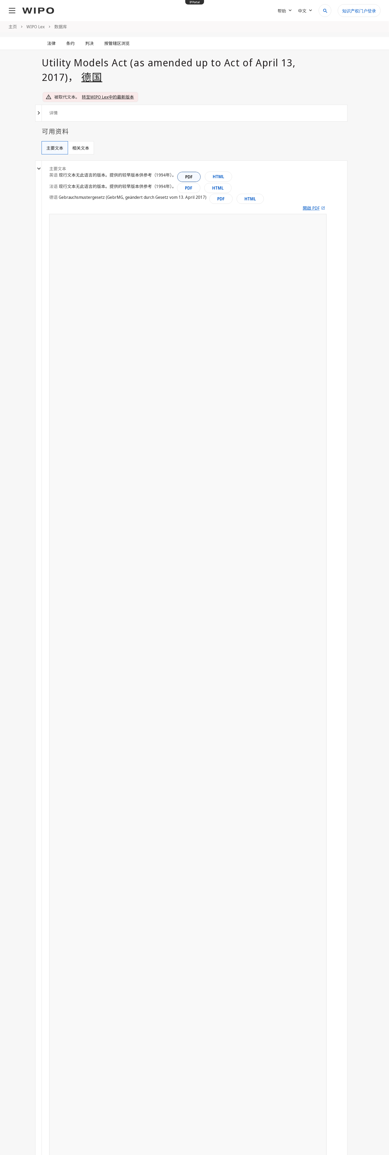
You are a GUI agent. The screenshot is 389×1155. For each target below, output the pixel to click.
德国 (91, 77)
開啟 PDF (311, 208)
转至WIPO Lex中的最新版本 (108, 97)
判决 (89, 43)
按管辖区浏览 (117, 43)
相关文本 (80, 148)
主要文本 (54, 148)
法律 (51, 43)
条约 (70, 43)
